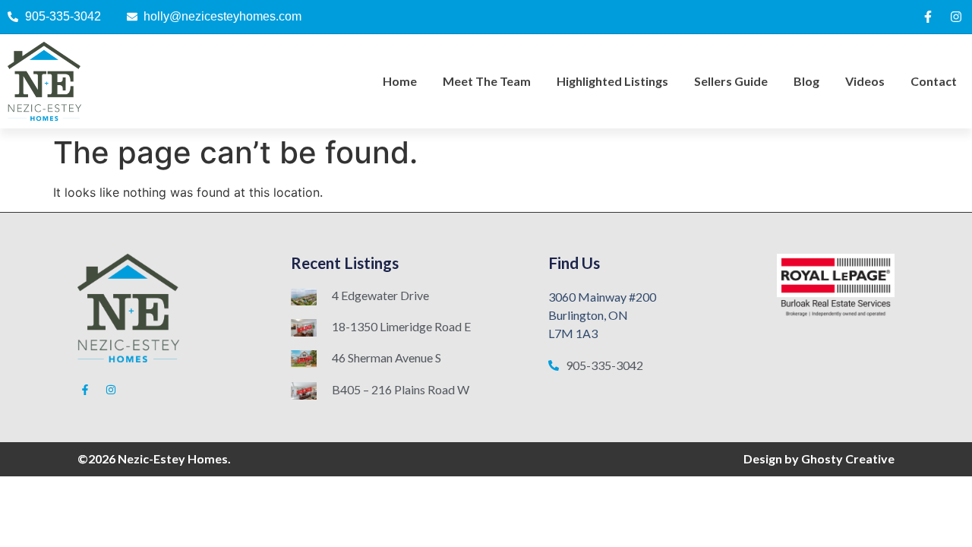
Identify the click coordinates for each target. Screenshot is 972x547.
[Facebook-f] (928, 16)
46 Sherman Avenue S (386, 357)
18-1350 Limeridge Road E (401, 326)
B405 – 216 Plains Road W (400, 389)
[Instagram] (956, 16)
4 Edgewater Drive (380, 295)
